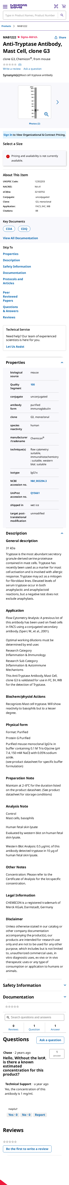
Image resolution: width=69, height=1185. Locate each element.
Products (6, 26)
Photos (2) (34, 123)
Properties (10, 254)
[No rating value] (10, 64)
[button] (56, 1054)
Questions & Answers (10, 309)
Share (62, 37)
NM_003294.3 (39, 481)
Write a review (12, 68)
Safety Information (17, 266)
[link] (12, 1006)
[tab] (9, 26)
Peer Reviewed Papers (10, 296)
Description (11, 260)
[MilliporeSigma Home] (18, 6)
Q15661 (35, 493)
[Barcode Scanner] (56, 6)
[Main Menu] (5, 6)
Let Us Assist (15, 346)
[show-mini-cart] (63, 6)
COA (9, 229)
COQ (24, 229)
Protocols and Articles (13, 281)
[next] (58, 102)
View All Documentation (20, 238)
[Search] (62, 15)
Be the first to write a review (29, 1150)
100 (33, 384)
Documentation (14, 273)
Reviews (9, 317)
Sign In (7, 134)
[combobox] (34, 15)
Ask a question (33, 68)
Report (40, 1115)
